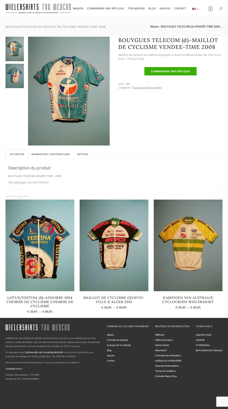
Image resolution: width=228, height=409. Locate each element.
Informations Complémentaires (50, 154)
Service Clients (162, 345)
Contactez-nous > (14, 368)
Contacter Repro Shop (166, 376)
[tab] (17, 154)
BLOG (152, 8)
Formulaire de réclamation (168, 355)
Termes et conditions (165, 370)
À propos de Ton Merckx (119, 345)
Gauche (111, 355)
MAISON (78, 8)
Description (17, 154)
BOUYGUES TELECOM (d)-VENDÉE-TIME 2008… (191, 26)
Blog (109, 350)
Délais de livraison (164, 339)
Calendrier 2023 (203, 334)
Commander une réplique (170, 71)
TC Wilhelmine (203, 345)
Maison (154, 26)
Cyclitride (200, 339)
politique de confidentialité (168, 360)
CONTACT (180, 8)
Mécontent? (161, 350)
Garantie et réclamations (167, 365)
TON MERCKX (136, 8)
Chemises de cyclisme (117, 339)
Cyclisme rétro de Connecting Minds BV (44, 352)
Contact (111, 360)
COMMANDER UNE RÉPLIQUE (105, 8)
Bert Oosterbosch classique (209, 350)
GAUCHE (165, 8)
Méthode (82, 154)
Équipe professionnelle (147, 87)
